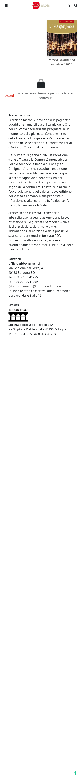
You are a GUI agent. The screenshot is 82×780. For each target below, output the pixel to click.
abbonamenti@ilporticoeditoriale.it (38, 286)
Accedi (10, 95)
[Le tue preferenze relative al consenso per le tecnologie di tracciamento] (75, 773)
